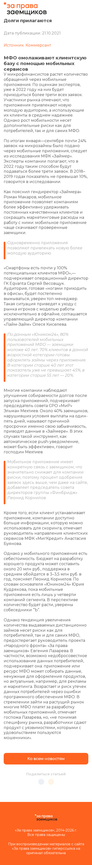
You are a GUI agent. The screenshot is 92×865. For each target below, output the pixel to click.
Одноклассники (51, 782)
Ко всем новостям (46, 758)
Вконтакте (41, 782)
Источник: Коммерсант (27, 45)
